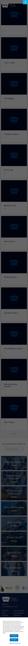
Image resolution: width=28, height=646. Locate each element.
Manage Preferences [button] (15, 643)
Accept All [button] (14, 635)
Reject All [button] (13, 639)
